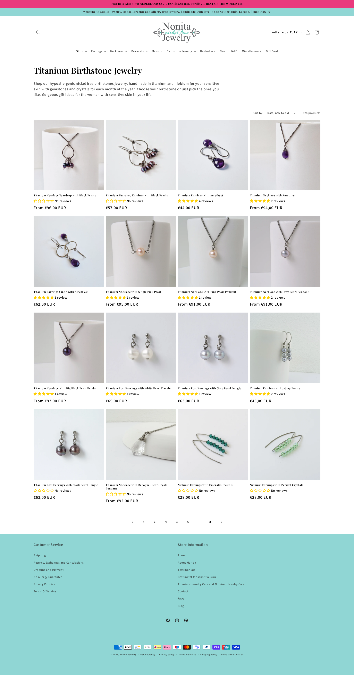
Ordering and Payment (49, 570)
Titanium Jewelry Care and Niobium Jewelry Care (211, 584)
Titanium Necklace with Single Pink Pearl (133, 291)
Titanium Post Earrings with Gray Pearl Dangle (209, 388)
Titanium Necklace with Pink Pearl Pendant (207, 291)
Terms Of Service (45, 591)
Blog (181, 606)
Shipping (40, 555)
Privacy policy (166, 654)
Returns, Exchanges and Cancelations (59, 563)
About (182, 555)
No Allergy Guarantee (48, 577)
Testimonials (186, 570)
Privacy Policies (44, 584)
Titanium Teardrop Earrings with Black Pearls (137, 195)
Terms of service (187, 654)
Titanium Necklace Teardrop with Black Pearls (65, 195)
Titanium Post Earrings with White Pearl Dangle (138, 388)
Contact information (232, 654)
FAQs (181, 599)
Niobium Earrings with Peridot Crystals (276, 485)
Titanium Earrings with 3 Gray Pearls (275, 388)
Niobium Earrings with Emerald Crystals (205, 485)
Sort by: (258, 113)
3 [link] (166, 522)
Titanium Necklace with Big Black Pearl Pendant (66, 388)
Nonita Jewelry (128, 654)
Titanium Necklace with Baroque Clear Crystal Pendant (137, 486)
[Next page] (221, 522)
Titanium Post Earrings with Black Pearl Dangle (66, 485)
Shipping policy (208, 654)
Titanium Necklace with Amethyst (273, 195)
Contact (183, 591)
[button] (38, 32)
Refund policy (147, 654)
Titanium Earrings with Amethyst (200, 195)
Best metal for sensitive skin (197, 577)
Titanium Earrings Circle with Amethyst (61, 291)
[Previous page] (132, 522)
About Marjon (187, 563)
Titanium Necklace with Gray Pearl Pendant (279, 291)
